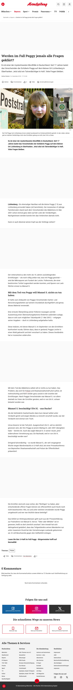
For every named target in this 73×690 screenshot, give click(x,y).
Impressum (57, 652)
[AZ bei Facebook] (55, 677)
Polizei (28, 391)
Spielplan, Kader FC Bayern (26, 671)
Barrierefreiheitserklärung (61, 660)
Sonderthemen (40, 676)
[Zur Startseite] (37, 6)
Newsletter (22, 655)
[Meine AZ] (69, 4)
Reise (3, 676)
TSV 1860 (4, 663)
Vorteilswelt (22, 668)
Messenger (22, 657)
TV (55, 11)
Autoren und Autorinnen (43, 652)
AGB (55, 655)
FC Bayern (5, 660)
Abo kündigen (58, 663)
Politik (62, 11)
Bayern (17, 11)
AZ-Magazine (40, 673)
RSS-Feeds (22, 660)
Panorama (45, 11)
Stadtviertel (5, 655)
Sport (25, 11)
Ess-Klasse (22, 665)
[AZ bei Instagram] (61, 677)
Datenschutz (57, 657)
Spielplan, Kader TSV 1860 (26, 673)
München (5, 11)
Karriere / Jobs (40, 655)
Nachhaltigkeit (6, 679)
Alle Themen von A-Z (25, 652)
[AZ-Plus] (2, 4)
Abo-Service (39, 660)
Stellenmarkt (22, 676)
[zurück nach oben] (37, 682)
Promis (35, 11)
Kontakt (38, 665)
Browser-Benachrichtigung (26, 663)
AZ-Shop (38, 671)
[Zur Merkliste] (64, 4)
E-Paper (38, 663)
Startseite (6, 17)
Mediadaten (39, 668)
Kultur (3, 673)
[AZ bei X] (67, 677)
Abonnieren (39, 657)
